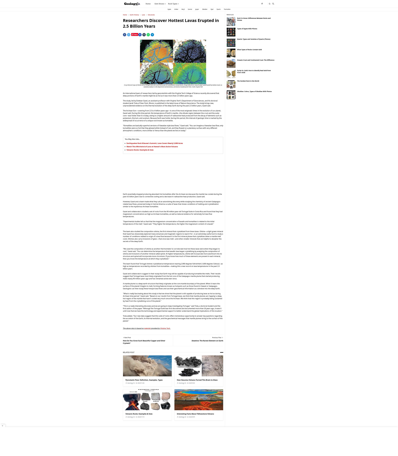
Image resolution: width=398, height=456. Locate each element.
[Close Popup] (2, 426)
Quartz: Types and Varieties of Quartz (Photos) (253, 39)
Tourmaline (227, 9)
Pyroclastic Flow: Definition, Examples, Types (144, 380)
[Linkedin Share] (140, 34)
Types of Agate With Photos (247, 29)
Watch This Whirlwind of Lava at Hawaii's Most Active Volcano (152, 146)
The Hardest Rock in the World (248, 81)
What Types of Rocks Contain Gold (249, 50)
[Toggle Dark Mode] (269, 3)
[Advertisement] (173, 173)
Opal (212, 9)
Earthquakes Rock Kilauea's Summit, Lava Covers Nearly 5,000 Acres (155, 143)
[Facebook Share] (124, 34)
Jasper (197, 9)
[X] (265, 3)
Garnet (190, 9)
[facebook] (262, 3)
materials (147, 328)
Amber (176, 9)
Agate (169, 9)
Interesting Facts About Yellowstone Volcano (195, 414)
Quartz (219, 9)
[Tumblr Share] (144, 34)
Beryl (183, 9)
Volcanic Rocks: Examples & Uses (140, 150)
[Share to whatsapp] (148, 34)
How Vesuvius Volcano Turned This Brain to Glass (197, 380)
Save (136, 34)
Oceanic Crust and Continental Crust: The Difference (255, 60)
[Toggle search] (273, 4)
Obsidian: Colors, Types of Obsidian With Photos (254, 91)
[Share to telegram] (152, 34)
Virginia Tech (165, 328)
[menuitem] (148, 3)
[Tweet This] (128, 34)
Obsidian (204, 9)
